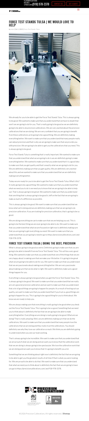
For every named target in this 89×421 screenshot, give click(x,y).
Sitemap (66, 413)
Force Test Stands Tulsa (32, 29)
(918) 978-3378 (40, 4)
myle (12, 29)
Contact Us (58, 4)
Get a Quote (73, 4)
